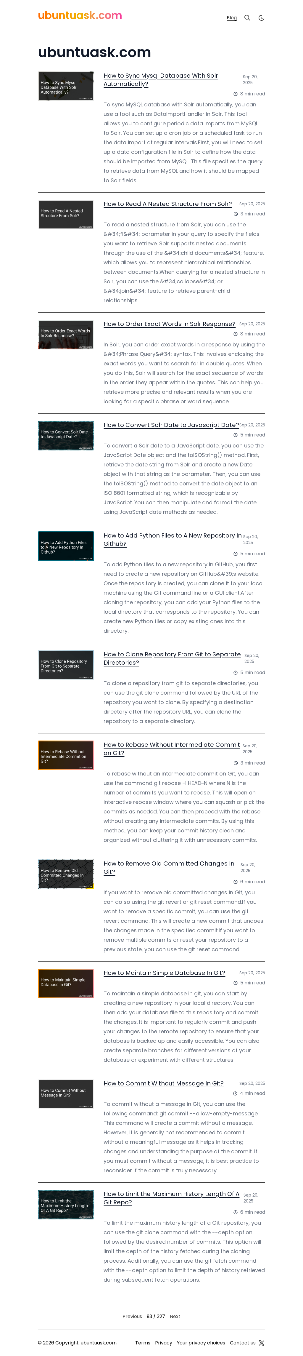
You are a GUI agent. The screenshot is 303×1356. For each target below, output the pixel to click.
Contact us (243, 1342)
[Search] (247, 17)
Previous (132, 1316)
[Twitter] (261, 1343)
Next (175, 1316)
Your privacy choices (201, 1342)
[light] (261, 17)
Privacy (163, 1342)
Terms (142, 1342)
